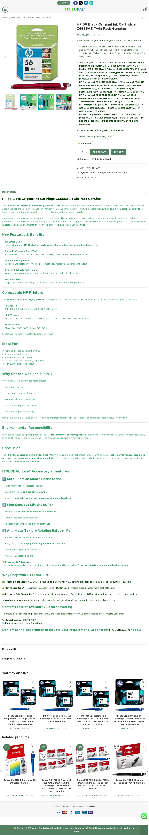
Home (5, 18)
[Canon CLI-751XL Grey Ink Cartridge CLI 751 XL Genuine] (129, 760)
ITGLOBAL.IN (119, 630)
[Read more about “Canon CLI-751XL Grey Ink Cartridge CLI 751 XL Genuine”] (142, 751)
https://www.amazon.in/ (14, 637)
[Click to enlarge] (7, 87)
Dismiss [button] (144, 830)
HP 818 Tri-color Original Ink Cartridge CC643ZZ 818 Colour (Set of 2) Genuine (56, 719)
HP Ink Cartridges (42, 18)
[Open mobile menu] (5, 9)
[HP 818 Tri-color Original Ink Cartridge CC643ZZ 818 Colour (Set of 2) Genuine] (56, 695)
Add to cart (100, 152)
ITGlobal (64, 806)
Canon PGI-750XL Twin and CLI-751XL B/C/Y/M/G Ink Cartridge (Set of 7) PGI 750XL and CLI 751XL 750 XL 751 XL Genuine (56, 785)
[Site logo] (75, 10)
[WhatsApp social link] (91, 3)
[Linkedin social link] (86, 3)
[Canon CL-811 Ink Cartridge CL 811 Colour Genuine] (19, 760)
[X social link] (81, 3)
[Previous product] (138, 18)
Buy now (119, 152)
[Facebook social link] (75, 3)
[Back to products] (141, 18)
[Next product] (145, 18)
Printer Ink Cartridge (21, 18)
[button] (5, 57)
